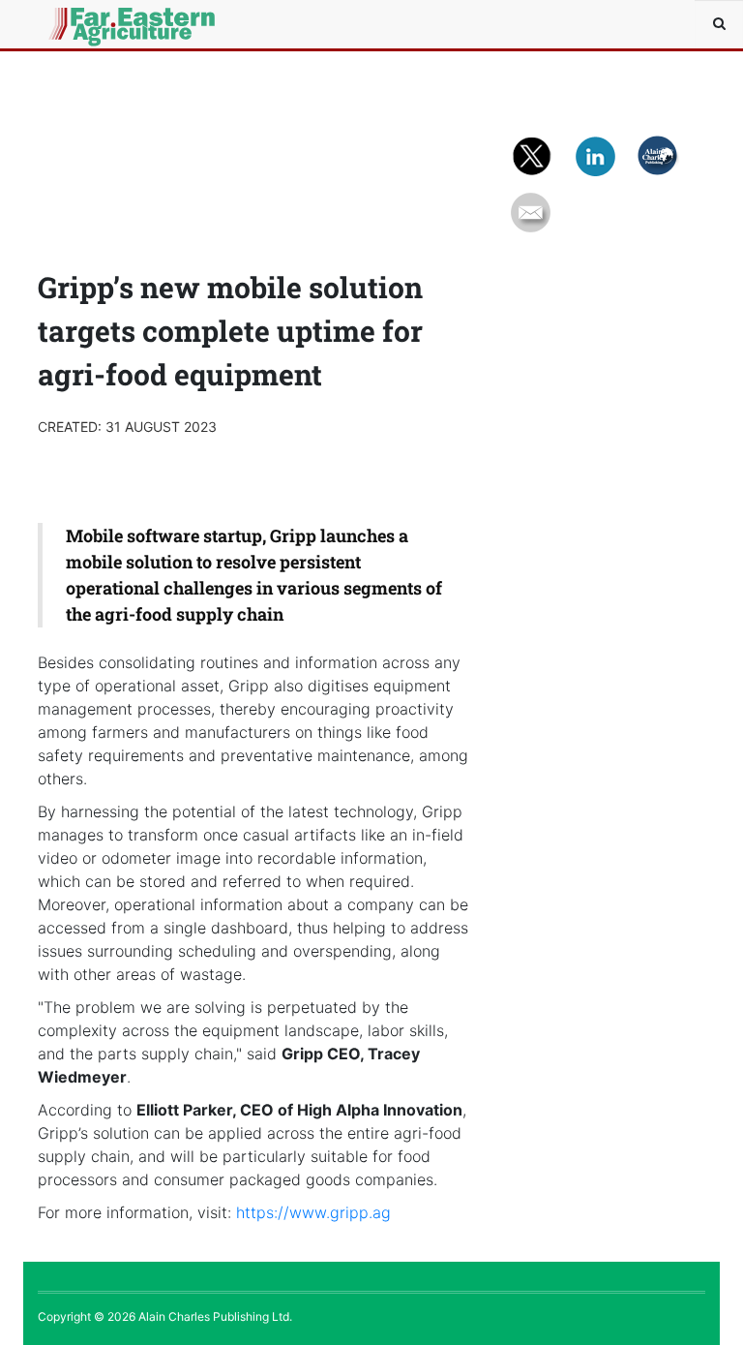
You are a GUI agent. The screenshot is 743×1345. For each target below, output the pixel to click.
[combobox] (719, 24)
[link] (313, 1212)
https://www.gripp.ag (313, 1212)
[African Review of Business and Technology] (81, 24)
